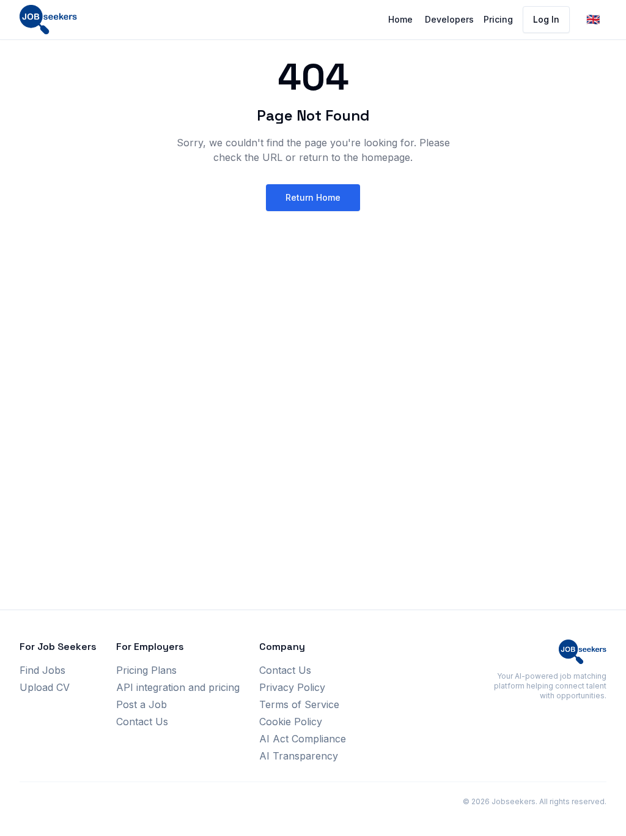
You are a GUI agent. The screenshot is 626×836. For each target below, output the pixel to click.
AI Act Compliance (302, 739)
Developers (449, 19)
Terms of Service (299, 704)
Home (400, 19)
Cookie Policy (290, 721)
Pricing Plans (146, 670)
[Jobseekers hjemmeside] (48, 19)
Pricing (498, 19)
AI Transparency (298, 756)
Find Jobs (42, 670)
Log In (546, 19)
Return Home (313, 197)
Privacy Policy (292, 687)
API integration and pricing (178, 687)
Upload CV (45, 687)
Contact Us (142, 721)
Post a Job (141, 704)
